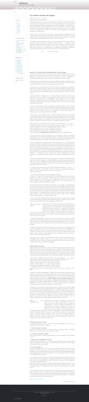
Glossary (17, 33)
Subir (44, 395)
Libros (35, 8)
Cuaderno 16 (40, 378)
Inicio (16, 8)
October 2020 (18, 59)
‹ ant (18, 73)
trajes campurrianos (19, 49)
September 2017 (19, 70)
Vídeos (39, 8)
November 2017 (19, 67)
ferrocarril (35, 378)
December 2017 (19, 66)
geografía (31, 378)
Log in (64, 381)
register (67, 381)
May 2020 (18, 63)
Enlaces (43, 8)
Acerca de (52, 8)
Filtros (48, 8)
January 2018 (18, 65)
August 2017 (18, 71)
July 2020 (18, 61)
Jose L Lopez (39, 392)
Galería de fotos (19, 46)
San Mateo (18, 40)
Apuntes (25, 8)
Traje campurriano (19, 51)
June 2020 (18, 62)
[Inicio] (15, 1)
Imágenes (30, 8)
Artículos (20, 8)
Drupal (19, 398)
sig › (24, 73)
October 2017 (18, 69)
